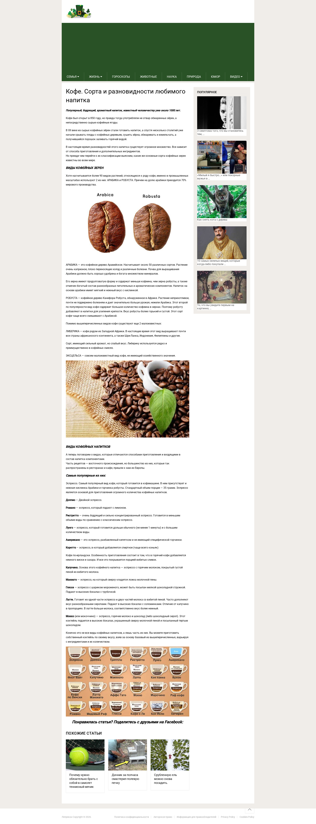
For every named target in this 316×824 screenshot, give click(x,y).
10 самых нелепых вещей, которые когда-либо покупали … (218, 262)
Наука (172, 76)
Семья (72, 76)
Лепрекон (67, 817)
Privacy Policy (228, 817)
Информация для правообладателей (196, 817)
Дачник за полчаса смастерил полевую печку (125, 778)
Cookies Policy (247, 817)
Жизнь (94, 76)
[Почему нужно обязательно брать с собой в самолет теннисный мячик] (85, 755)
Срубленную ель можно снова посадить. (165, 778)
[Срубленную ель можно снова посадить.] (170, 755)
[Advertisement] (158, 48)
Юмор (215, 76)
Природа (194, 76)
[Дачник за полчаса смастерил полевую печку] (127, 755)
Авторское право (163, 817)
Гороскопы (121, 76)
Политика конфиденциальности (131, 817)
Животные (148, 76)
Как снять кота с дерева (212, 219)
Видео (235, 76)
